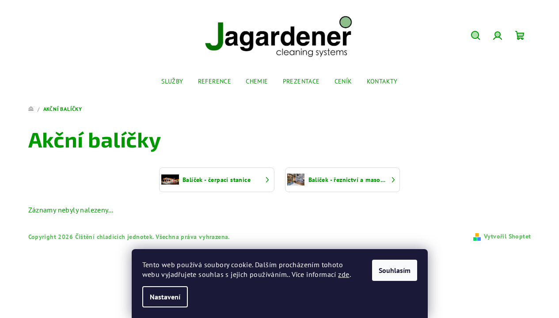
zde (343, 274)
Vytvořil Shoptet (507, 236)
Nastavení (165, 296)
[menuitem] (172, 81)
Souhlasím (395, 270)
